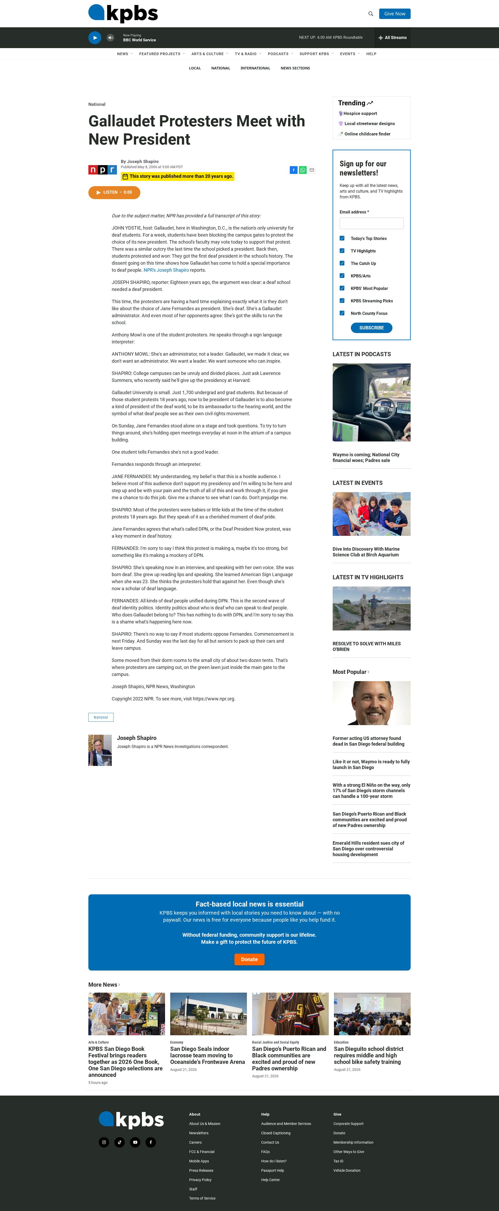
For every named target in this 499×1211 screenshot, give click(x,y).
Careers (195, 1142)
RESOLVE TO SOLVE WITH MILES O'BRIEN (367, 646)
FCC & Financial (201, 1152)
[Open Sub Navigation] (132, 54)
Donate (249, 959)
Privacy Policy (200, 1180)
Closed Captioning (276, 1133)
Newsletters (198, 1133)
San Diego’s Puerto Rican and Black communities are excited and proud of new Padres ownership (370, 819)
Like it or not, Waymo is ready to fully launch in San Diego (371, 764)
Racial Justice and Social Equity (275, 1042)
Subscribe (371, 327)
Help (371, 54)
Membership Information (353, 1142)
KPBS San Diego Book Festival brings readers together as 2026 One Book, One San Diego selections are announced (125, 1062)
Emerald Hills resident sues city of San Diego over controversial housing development (368, 848)
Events (347, 54)
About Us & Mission (204, 1124)
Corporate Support (348, 1124)
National (220, 68)
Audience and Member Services (286, 1124)
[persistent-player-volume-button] (110, 38)
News (122, 54)
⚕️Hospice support (357, 113)
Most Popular (349, 672)
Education (341, 1042)
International (255, 68)
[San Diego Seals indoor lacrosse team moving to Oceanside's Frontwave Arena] (208, 1014)
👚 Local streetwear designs (366, 123)
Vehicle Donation (346, 1170)
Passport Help (272, 1170)
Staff (193, 1189)
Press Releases (201, 1170)
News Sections (295, 68)
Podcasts (278, 54)
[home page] (123, 13)
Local (195, 68)
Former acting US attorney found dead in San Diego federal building (368, 741)
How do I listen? (274, 1161)
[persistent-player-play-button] (95, 37)
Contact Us (270, 1142)
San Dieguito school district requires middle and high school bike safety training (368, 1055)
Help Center (270, 1180)
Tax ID (338, 1161)
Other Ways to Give (348, 1152)
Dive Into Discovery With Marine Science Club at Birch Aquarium (366, 551)
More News (102, 984)
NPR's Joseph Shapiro (166, 270)
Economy (176, 1042)
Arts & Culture (208, 54)
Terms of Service (202, 1198)
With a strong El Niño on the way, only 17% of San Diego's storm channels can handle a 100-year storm (371, 790)
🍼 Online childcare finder (364, 133)
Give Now (394, 13)
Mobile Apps (199, 1161)
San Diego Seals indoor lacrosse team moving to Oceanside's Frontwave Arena (207, 1055)
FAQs (265, 1152)
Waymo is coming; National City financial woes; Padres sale (366, 457)
